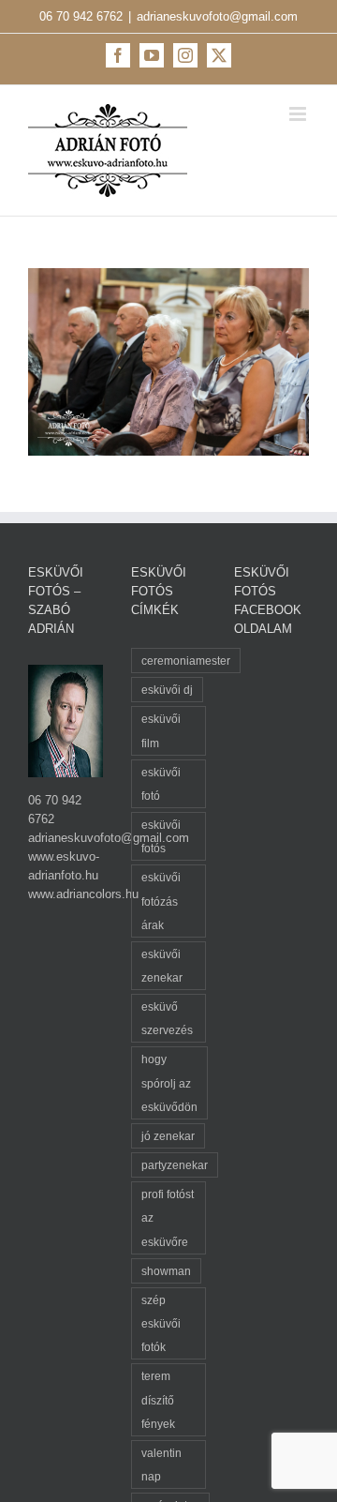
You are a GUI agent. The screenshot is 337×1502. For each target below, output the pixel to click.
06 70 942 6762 (81, 16)
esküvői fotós (161, 836)
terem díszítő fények (158, 1399)
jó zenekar (168, 1136)
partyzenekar (174, 1165)
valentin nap (161, 1464)
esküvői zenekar (162, 966)
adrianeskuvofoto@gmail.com (217, 16)
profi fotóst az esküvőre (167, 1217)
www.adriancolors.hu (83, 894)
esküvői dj (167, 689)
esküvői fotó (161, 784)
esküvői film (161, 730)
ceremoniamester (185, 660)
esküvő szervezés (167, 1018)
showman (166, 1271)
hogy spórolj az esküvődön (169, 1082)
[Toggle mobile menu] (299, 114)
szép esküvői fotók (161, 1323)
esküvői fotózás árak (161, 900)
